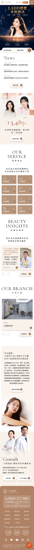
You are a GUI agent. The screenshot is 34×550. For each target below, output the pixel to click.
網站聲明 (7, 523)
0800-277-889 (18, 498)
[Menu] (31, 2)
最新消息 (7, 511)
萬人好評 (26, 515)
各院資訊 (7, 515)
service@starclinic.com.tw (19, 506)
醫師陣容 (17, 515)
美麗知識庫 (7, 519)
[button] (1, 22)
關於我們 (17, 511)
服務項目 (26, 511)
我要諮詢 (26, 519)
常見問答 (17, 519)
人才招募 (17, 523)
